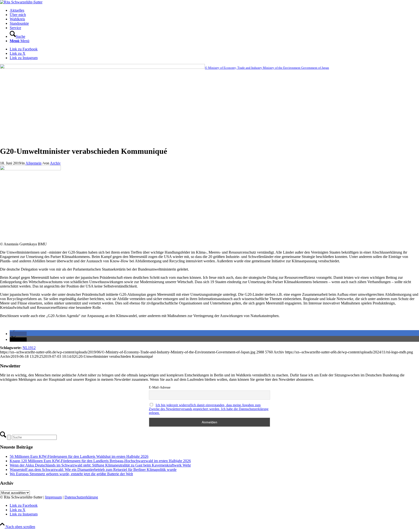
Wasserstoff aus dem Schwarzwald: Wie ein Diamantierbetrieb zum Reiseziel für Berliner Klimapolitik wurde (93, 469)
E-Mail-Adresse (159, 387)
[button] (18, 334)
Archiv (55, 163)
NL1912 (29, 348)
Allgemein (33, 163)
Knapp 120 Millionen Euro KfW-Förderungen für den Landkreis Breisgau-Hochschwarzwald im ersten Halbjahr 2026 (100, 461)
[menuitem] (214, 10)
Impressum (53, 497)
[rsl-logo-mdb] (21, 2)
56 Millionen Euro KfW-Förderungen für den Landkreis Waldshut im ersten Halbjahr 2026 (79, 456)
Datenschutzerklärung (81, 497)
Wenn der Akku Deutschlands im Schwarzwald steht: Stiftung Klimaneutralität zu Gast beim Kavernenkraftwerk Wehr (100, 465)
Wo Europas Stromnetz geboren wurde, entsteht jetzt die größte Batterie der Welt (71, 474)
